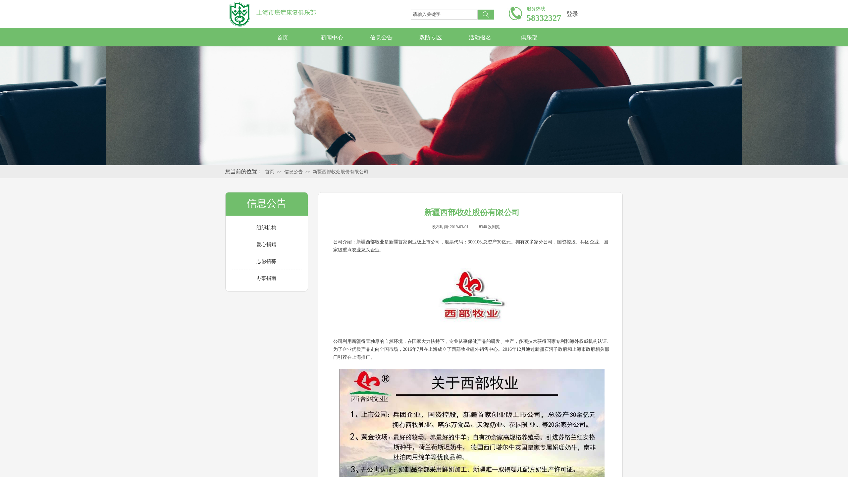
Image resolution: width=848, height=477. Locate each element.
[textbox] (444, 15)
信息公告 (381, 37)
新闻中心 (332, 37)
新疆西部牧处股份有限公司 (340, 171)
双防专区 (430, 37)
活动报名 (480, 37)
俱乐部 (529, 37)
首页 (282, 37)
